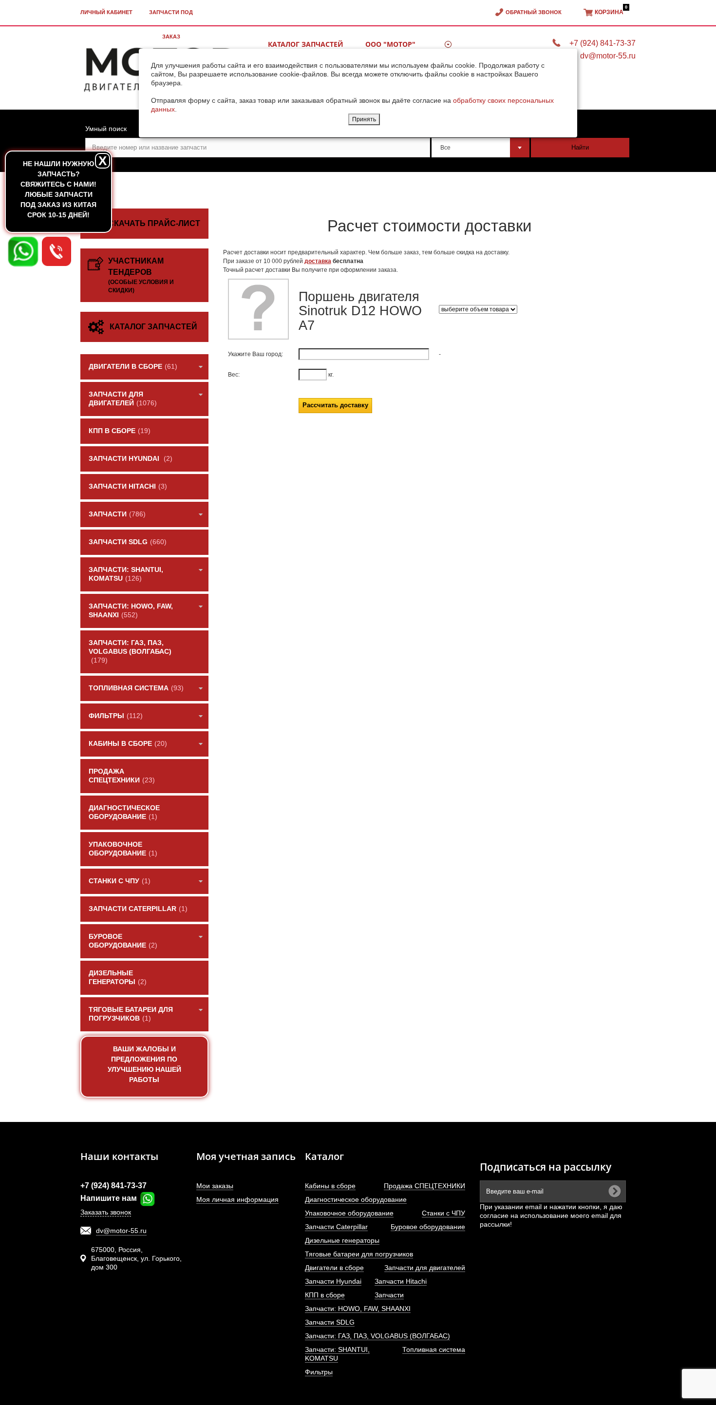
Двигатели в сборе (334, 1268)
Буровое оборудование (428, 1227)
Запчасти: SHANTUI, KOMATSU (337, 1354)
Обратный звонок (534, 12)
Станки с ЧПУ (443, 1213)
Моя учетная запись (246, 1156)
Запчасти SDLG (330, 1322)
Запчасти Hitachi (401, 1281)
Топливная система (433, 1349)
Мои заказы (214, 1186)
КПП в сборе (325, 1295)
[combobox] (481, 147)
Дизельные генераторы (342, 1240)
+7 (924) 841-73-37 (113, 1185)
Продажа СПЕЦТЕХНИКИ (424, 1186)
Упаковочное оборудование (349, 1213)
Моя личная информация (237, 1199)
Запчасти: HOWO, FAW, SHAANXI (358, 1308)
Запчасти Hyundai (333, 1281)
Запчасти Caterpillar (336, 1227)
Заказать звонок (105, 1212)
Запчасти (389, 1295)
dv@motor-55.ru (121, 1230)
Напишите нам (109, 1198)
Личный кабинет (106, 12)
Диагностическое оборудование (356, 1199)
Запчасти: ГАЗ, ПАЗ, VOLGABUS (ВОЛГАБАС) (377, 1336)
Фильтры (319, 1372)
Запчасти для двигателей (424, 1268)
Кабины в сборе (330, 1186)
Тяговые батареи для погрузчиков (359, 1254)
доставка (317, 261)
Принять (364, 119)
